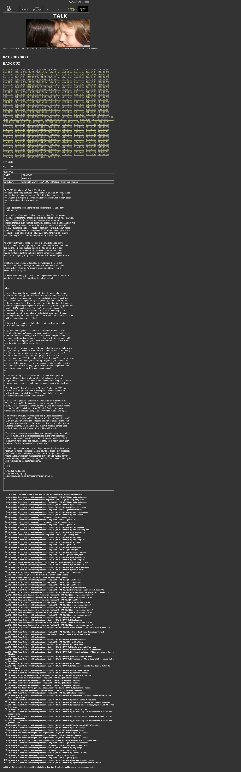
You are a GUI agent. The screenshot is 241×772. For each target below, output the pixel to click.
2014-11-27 (79, 107)
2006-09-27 (55, 134)
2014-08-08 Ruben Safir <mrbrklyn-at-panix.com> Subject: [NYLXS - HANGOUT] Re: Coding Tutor (46, 560)
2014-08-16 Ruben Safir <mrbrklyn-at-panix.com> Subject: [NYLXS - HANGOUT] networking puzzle (47, 587)
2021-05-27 (8, 87)
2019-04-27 (91, 92)
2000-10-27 (43, 154)
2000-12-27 (20, 154)
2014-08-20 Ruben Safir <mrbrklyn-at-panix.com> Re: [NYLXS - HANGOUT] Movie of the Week (45, 642)
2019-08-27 (43, 92)
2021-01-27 (55, 87)
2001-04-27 (79, 152)
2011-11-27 (79, 117)
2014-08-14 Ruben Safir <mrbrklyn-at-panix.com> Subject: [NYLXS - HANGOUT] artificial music (46, 570)
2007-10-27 (8, 132)
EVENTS (25, 9)
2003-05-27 (102, 144)
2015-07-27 (91, 104)
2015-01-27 (55, 107)
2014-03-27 (67, 109)
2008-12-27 (55, 127)
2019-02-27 (8, 94)
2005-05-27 (31, 139)
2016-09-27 (31, 102)
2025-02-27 (8, 74)
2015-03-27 (31, 107)
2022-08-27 (43, 82)
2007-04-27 (79, 132)
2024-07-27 (91, 74)
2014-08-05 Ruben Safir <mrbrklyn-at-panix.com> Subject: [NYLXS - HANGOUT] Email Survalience (47, 507)
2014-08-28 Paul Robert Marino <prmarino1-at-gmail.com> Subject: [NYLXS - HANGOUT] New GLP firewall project (53, 740)
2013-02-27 (8, 114)
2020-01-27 (91, 89)
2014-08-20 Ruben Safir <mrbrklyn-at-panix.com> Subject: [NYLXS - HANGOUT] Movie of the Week (47, 639)
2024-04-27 (20, 77)
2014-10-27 (91, 107)
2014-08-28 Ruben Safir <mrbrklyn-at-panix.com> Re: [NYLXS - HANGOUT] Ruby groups (43, 750)
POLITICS (48, 9)
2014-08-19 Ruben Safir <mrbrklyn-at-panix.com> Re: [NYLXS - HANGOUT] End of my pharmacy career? (49, 615)
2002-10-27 (79, 147)
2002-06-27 (20, 149)
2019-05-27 (79, 92)
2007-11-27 (103, 129)
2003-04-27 (8, 147)
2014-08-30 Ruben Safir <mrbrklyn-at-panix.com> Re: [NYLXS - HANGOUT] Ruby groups (43, 758)
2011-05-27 (38, 119)
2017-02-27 (79, 99)
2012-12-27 (31, 114)
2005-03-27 (55, 139)
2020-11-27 (79, 87)
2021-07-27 (91, 84)
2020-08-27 (8, 89)
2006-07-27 (79, 134)
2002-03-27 (55, 149)
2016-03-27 (102, 102)
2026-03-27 (67, 69)
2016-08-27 (43, 102)
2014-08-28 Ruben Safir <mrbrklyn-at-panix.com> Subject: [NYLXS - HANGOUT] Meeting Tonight (46, 730)
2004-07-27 (43, 142)
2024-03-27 (31, 77)
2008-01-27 (79, 129)
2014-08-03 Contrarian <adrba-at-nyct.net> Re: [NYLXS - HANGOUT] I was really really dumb (45, 495)
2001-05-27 (67, 152)
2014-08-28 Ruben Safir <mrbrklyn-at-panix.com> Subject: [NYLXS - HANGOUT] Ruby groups (45, 748)
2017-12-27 (67, 97)
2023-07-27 (20, 79)
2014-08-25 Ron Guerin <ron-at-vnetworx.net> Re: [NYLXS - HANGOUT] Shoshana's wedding (45, 690)
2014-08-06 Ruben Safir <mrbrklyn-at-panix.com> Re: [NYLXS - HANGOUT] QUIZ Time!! (43, 545)
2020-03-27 (67, 89)
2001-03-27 (91, 152)
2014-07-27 (20, 109)
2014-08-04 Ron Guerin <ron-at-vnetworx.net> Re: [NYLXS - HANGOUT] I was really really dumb (46, 500)
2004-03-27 (91, 142)
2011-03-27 (61, 119)
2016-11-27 (8, 102)
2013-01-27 (20, 114)
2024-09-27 (67, 74)
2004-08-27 (31, 142)
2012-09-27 (67, 114)
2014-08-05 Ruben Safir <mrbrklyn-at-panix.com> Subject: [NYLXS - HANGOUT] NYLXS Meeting (46, 527)
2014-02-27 (79, 109)
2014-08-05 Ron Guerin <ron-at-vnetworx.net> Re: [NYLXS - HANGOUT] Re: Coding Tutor (43, 535)
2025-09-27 (31, 72)
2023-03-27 (67, 79)
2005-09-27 (91, 137)
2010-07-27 (44, 122)
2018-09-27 (67, 94)
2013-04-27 (91, 112)
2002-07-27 (8, 149)
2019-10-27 (20, 92)
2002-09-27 (91, 147)
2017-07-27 (20, 99)
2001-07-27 (43, 152)
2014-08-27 (8, 109)
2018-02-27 (43, 97)
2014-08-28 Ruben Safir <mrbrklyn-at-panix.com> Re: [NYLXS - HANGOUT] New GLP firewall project (48, 743)
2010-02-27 (104, 122)
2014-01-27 (91, 109)
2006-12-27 (20, 134)
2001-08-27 (31, 152)
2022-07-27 (55, 82)
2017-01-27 (91, 99)
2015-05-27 (8, 107)
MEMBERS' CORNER (72, 9)
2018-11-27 (43, 94)
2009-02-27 (31, 127)
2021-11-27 (43, 84)
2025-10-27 (20, 72)
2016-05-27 (79, 102)
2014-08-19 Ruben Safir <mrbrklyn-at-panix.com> (28, 637)
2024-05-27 (8, 77)
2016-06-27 (67, 102)
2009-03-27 (20, 127)
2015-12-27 (31, 104)
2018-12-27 (31, 94)
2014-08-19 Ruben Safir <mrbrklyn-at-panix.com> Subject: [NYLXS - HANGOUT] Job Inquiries (45, 620)
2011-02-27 (73, 119)
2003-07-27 (79, 144)
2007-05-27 (67, 132)
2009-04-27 (8, 127)
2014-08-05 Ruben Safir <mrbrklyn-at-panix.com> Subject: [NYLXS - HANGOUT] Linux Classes (45, 515)
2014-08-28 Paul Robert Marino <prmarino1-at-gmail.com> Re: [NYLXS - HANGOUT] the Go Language (48, 733)
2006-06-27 (91, 134)
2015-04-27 (20, 107)
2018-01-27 (55, 97)
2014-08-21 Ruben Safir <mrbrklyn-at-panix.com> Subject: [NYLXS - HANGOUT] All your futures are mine (50, 656)
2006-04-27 (8, 137)
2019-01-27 (20, 94)
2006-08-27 (67, 134)
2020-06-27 (31, 89)
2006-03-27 (20, 137)
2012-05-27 (8, 117)
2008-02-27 (67, 129)
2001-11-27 (103, 149)
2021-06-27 (102, 84)
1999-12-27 (55, 157)
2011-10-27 (90, 117)
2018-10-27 (55, 94)
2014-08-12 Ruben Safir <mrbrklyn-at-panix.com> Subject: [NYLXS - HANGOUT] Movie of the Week (47, 565)
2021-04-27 (20, 87)
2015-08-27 (79, 104)
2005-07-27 (8, 139)
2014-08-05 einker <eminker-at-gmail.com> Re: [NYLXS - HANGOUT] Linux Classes (41, 517)
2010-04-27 (80, 122)
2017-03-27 (67, 99)
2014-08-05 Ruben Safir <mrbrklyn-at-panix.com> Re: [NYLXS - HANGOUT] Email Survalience (45, 510)
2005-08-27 (102, 137)
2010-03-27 (92, 122)
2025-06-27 (67, 72)
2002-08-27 (102, 147)
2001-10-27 (8, 152)
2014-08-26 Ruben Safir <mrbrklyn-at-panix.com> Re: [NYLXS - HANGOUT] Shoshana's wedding (46, 693)
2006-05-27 (102, 134)
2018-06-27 (102, 94)
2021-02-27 (43, 87)
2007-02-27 (103, 132)
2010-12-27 (96, 119)
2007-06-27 (55, 132)
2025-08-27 (43, 72)
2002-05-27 (31, 149)
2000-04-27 (8, 157)
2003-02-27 (31, 147)
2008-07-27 (8, 129)
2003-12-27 (20, 144)
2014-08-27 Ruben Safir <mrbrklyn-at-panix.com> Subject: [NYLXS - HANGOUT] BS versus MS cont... (48, 709)
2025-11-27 (8, 72)
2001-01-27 (8, 154)
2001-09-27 (20, 152)
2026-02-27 (79, 69)
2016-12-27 (103, 99)
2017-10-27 (91, 97)
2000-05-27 (102, 154)
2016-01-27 (20, 104)
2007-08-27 (31, 132)
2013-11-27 (8, 112)
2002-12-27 (55, 147)
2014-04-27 (55, 109)
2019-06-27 (67, 92)
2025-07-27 (55, 72)
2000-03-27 (20, 157)
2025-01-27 (20, 74)
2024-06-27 (102, 74)
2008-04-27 (43, 129)
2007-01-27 (8, 134)
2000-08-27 (67, 154)
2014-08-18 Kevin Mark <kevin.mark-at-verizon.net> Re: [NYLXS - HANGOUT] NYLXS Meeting (45, 600)
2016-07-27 (55, 102)
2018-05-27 (8, 97)
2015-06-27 (102, 104)
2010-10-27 (9, 122)
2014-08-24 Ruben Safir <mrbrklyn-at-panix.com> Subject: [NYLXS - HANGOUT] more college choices (48, 670)
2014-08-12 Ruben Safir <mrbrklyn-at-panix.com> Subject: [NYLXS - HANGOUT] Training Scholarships (48, 567)
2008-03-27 (55, 129)
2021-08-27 (79, 84)
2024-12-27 (31, 74)
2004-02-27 (103, 142)
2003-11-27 (31, 144)
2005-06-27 (20, 139)
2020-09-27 (102, 87)
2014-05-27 (43, 109)
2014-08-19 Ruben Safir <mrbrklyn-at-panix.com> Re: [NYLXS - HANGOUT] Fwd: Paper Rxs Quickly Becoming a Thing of (56, 632)
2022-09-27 (31, 82)
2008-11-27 (67, 127)
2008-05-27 (31, 129)
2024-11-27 (43, 74)
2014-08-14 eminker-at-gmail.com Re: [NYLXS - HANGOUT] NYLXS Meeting (38, 575)
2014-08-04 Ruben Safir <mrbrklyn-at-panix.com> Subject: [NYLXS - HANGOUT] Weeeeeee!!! (45, 505)
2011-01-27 (85, 119)
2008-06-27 (20, 129)
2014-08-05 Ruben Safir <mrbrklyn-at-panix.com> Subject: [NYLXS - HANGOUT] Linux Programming (48, 512)
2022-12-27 (103, 79)
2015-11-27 (43, 104)
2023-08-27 (8, 79)
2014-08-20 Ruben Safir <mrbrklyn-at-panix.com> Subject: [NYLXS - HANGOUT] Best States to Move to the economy (54, 649)
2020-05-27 (43, 89)
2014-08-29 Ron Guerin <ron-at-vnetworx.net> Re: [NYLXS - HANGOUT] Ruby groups (41, 755)
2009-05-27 (102, 124)
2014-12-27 (67, 107)
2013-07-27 (55, 112)
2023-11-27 (79, 77)
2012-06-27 (102, 114)
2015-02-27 (43, 107)
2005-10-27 (79, 137)
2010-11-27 (108, 119)
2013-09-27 (31, 112)
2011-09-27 (102, 117)
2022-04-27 (91, 82)
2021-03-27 (31, 87)
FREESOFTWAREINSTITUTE (37, 9)
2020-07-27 (20, 89)
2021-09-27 (67, 84)
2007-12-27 (91, 129)
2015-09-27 (67, 104)
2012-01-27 (55, 117)
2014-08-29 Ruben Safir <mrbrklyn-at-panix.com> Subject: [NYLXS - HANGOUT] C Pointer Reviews (47, 753)
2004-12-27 (91, 139)
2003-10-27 (43, 144)
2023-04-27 (55, 79)
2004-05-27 (67, 142)
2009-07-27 (79, 124)
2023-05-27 (43, 79)
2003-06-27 (91, 144)
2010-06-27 (56, 122)
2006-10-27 (43, 134)
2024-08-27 (79, 74)
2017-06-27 (31, 99)
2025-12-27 (103, 69)
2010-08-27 (32, 122)
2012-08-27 (79, 114)
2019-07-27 (55, 92)
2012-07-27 (91, 114)
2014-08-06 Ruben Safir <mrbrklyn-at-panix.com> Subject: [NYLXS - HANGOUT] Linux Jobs (44, 537)
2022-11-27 (8, 82)
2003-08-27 (67, 144)
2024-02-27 (43, 77)
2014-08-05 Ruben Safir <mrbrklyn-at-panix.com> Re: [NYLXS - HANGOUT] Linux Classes (43, 520)
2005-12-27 (55, 137)
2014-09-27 (102, 107)
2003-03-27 (20, 147)
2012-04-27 (20, 117)
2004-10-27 (8, 142)
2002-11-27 (67, 147)
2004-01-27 (8, 144)
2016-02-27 (8, 104)
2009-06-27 (91, 124)
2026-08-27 (8, 69)
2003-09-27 (55, 144)
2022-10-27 (20, 82)
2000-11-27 (31, 154)
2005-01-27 (79, 139)
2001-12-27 (91, 149)
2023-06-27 (31, 79)
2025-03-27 (102, 72)
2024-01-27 (55, 77)
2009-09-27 (55, 124)
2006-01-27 (43, 137)
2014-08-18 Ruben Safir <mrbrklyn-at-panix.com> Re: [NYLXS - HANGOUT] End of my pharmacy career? (49, 602)
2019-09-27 (31, 92)
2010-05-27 (68, 122)
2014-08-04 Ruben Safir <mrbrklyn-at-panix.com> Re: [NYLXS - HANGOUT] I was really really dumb (47, 497)
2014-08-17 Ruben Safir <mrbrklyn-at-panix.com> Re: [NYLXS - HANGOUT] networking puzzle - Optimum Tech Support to (56, 590)
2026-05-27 (43, 69)
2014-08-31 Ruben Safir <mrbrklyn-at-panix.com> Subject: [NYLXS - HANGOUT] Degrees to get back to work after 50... (55, 763)
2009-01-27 (43, 127)
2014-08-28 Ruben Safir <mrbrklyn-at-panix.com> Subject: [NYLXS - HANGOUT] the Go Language (46, 728)
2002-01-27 (79, 149)
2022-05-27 (79, 82)
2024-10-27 (55, 74)
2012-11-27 (43, 114)
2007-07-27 (43, 132)
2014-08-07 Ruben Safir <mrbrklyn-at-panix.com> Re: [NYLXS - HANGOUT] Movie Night (43, 550)
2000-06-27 (91, 154)
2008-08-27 (102, 127)
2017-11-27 (79, 97)
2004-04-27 (79, 142)
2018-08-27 (79, 94)
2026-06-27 (31, 69)
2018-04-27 (20, 97)
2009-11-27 (31, 124)
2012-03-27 (31, 117)
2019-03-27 (102, 92)
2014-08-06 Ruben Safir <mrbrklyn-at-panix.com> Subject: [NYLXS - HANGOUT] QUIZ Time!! (44, 542)
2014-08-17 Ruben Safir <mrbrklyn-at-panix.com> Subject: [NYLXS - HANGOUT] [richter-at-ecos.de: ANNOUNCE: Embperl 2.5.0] (59, 592)
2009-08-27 (67, 124)
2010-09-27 (21, 122)
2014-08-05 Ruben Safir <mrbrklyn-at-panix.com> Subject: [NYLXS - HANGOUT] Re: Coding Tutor (46, 532)
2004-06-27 (55, 142)
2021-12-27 (31, 84)
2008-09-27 (91, 127)
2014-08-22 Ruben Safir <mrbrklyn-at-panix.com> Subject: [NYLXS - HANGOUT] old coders (44, 663)
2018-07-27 (91, 94)
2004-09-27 (20, 142)
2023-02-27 (79, 79)
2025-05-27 (79, 72)
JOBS (60, 9)
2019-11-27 (8, 92)
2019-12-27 (103, 89)
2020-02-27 (79, 89)
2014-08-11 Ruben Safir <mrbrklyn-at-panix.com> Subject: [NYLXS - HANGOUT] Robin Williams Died (48, 562)
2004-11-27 (103, 139)
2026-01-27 (91, 69)
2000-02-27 (31, 157)
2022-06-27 (67, 82)
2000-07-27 (79, 154)
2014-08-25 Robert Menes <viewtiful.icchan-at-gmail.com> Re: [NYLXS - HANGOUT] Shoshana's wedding (49, 675)
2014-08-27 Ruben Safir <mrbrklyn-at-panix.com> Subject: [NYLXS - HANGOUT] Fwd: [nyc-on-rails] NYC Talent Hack (54, 725)
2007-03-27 (91, 132)
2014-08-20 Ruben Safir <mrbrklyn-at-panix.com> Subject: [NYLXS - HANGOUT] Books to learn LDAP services (52, 647)
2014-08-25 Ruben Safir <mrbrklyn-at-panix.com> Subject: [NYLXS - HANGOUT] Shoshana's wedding (48, 673)
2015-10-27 (55, 104)
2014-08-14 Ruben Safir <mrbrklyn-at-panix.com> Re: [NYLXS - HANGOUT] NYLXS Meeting (44, 572)
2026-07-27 (20, 69)
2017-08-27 (8, 99)
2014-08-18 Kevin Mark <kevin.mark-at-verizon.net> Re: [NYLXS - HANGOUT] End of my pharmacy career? (50, 595)
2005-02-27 (67, 139)
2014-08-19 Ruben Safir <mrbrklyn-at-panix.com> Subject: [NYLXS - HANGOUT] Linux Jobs (44, 617)
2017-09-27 (102, 97)
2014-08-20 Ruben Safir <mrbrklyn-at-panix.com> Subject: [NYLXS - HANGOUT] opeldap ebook (46, 644)
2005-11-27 (67, 137)
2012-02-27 (43, 117)
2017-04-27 (55, 99)
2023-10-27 (91, 77)
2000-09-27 (55, 154)
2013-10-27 (20, 112)
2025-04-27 (91, 72)
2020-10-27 (91, 87)
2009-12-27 (20, 124)
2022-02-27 (8, 84)
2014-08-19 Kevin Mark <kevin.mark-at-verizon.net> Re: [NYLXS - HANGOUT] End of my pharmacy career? (50, 610)
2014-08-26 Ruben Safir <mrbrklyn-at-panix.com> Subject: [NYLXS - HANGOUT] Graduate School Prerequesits (52, 700)
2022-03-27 (102, 82)
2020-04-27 (55, 89)
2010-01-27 (8, 124)
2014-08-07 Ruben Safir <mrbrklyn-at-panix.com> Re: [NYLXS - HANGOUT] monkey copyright (45, 555)
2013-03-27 (102, 112)
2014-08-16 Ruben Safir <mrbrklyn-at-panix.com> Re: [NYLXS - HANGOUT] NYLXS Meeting (44, 585)
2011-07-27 (14, 119)
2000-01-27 (43, 157)
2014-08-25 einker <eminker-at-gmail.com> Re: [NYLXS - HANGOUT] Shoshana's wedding (43, 678)
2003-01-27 (43, 147)
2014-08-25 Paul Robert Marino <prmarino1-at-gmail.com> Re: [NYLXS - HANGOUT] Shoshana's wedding (49, 688)
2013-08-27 (43, 112)
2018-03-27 (31, 97)
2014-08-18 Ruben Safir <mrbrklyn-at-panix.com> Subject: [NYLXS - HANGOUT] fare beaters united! (48, 607)
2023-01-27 (91, 79)
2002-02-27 (67, 149)
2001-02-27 (103, 152)
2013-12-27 (103, 109)
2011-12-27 (67, 117)
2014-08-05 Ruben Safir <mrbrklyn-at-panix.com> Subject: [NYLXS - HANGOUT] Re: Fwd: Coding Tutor (48, 530)
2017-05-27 (43, 99)
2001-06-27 (55, 152)
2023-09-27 (102, 77)
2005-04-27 (43, 139)
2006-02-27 (31, 137)
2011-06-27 (26, 119)
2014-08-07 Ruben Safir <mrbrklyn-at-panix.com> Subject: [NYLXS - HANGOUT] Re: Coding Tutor (46, 557)
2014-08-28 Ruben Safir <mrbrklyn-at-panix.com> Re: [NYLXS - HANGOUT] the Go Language (45, 735)
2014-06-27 (31, 109)
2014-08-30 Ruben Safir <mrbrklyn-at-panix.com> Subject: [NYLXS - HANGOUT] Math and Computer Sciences (51, 760)
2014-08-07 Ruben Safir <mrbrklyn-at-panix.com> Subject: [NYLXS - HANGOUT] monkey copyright (47, 552)
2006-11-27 (31, 134)
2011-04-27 (50, 119)
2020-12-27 (67, 87)
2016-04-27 (91, 102)
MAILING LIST (83, 9)
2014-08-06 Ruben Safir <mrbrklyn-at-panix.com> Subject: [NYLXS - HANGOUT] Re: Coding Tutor (46, 540)
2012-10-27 (55, 114)
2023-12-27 (67, 77)
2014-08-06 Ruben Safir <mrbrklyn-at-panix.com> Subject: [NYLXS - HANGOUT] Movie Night (44, 547)
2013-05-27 (79, 112)
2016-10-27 (20, 102)
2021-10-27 (55, 84)
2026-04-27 (55, 69)
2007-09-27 (20, 132)
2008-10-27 (79, 127)
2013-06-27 (67, 112)
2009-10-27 (43, 124)
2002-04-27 (43, 149)
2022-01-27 (20, 84)
